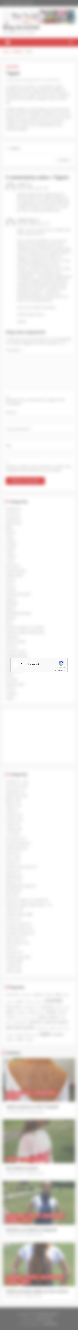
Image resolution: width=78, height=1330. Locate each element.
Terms (63, 670)
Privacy (57, 670)
